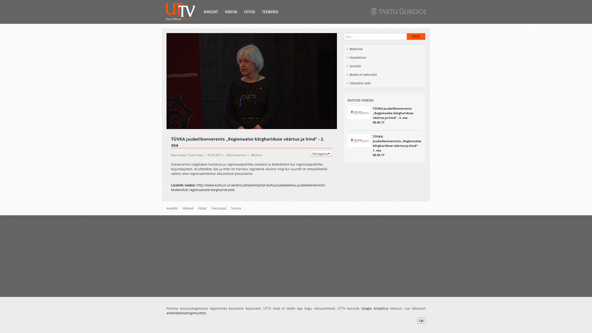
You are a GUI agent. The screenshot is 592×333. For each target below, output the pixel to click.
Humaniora (357, 57)
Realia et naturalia (363, 74)
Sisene (236, 208)
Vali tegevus (320, 153)
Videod (231, 12)
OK (421, 320)
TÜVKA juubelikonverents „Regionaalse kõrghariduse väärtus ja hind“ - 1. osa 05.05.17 (397, 145)
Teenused (270, 12)
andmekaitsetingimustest (186, 313)
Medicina (356, 49)
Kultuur (257, 155)
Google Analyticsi (374, 308)
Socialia (355, 66)
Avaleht (211, 12)
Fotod (249, 12)
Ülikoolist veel (360, 83)
